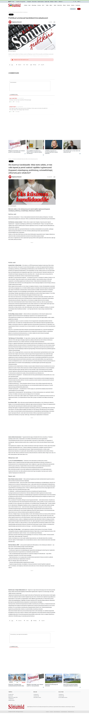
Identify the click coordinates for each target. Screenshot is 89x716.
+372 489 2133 (10, 698)
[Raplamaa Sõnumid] (10, 22)
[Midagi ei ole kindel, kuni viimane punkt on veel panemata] (17, 144)
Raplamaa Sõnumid (17, 22)
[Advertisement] (69, 20)
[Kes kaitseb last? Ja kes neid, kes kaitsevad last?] (72, 144)
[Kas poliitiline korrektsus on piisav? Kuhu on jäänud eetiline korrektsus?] (35, 144)
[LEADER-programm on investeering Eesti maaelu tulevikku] (53, 144)
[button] (79, 1)
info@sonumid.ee (11, 700)
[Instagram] (75, 1)
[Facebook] (74, 1)
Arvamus (9, 12)
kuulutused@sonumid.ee (62, 697)
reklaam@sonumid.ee (37, 697)
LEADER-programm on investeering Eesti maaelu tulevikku (51, 152)
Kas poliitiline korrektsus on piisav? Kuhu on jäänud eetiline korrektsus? (34, 152)
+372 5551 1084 (36, 695)
